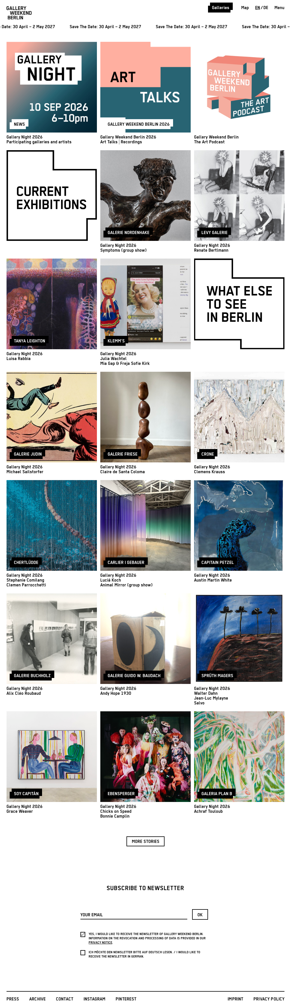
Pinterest (126, 999)
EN (257, 7)
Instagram (95, 999)
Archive (37, 999)
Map (245, 7)
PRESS (13, 999)
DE (265, 7)
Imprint (235, 999)
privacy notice (100, 942)
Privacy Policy (268, 999)
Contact (64, 999)
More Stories (145, 841)
